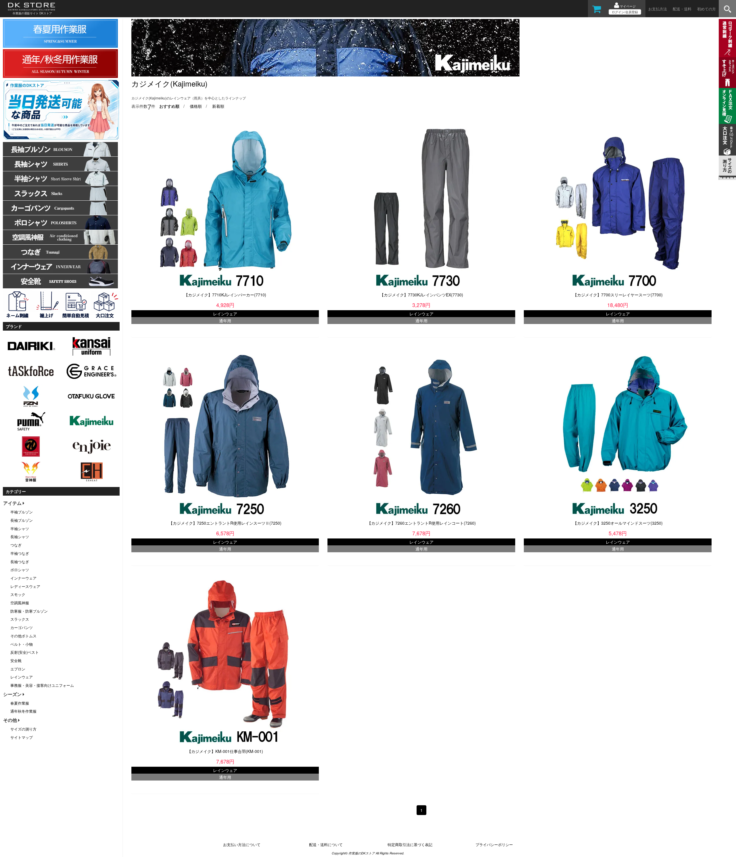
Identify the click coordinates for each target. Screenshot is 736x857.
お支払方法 (657, 8)
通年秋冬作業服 (23, 711)
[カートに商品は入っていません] (596, 11)
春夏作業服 (19, 703)
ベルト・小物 (21, 644)
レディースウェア (25, 586)
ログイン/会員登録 (625, 11)
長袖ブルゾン (21, 520)
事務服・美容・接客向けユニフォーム (42, 685)
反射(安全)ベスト (24, 652)
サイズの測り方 (23, 729)
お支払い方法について (241, 844)
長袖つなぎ (19, 561)
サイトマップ (21, 737)
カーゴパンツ (21, 627)
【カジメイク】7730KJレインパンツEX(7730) (421, 295)
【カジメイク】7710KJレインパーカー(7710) (225, 295)
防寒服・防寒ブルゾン (29, 611)
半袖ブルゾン (21, 512)
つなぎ (16, 545)
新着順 (218, 106)
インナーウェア (23, 578)
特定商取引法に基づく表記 (410, 844)
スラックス (19, 619)
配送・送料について (326, 844)
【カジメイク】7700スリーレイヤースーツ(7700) (618, 295)
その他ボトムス (23, 636)
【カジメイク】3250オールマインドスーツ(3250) (618, 523)
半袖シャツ (19, 528)
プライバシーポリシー (494, 844)
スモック (17, 594)
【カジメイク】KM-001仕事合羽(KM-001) (225, 751)
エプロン (17, 669)
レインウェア (21, 677)
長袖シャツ (19, 536)
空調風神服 (19, 602)
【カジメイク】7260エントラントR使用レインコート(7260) (421, 523)
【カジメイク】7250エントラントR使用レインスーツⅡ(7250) (225, 523)
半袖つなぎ (19, 553)
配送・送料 (682, 8)
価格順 (196, 106)
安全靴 (16, 660)
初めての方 (706, 8)
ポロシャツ (19, 569)
